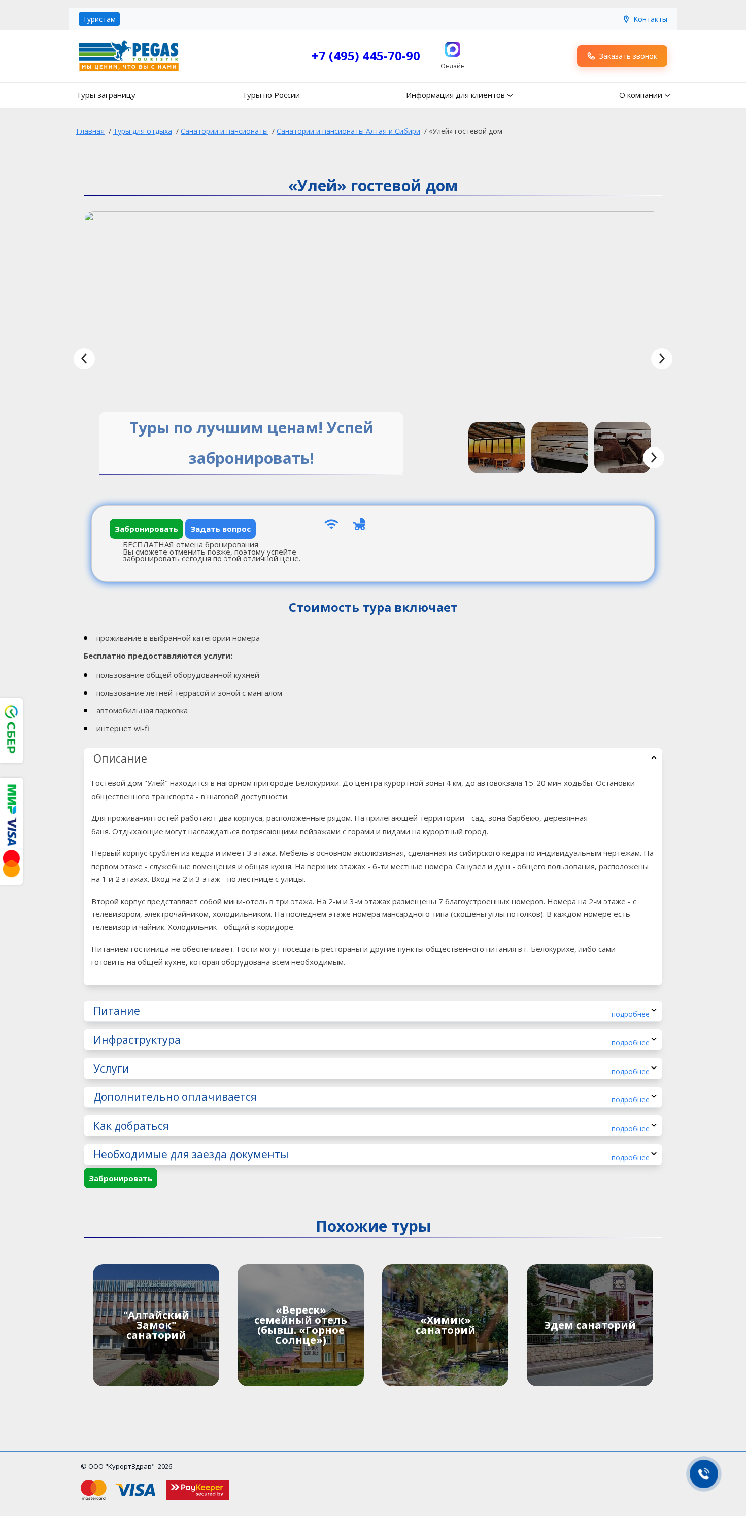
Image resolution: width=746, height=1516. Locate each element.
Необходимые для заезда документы (371, 1154)
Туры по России (271, 95)
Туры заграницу (105, 95)
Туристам (99, 19)
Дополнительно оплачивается (371, 1097)
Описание (120, 758)
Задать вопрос (220, 529)
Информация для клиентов (455, 95)
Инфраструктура (371, 1039)
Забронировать (146, 529)
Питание (371, 1011)
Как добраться (371, 1126)
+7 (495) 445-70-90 (366, 55)
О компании (640, 95)
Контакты (650, 19)
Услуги (371, 1068)
